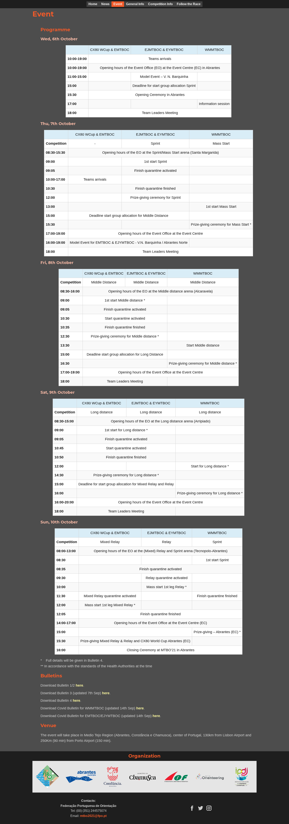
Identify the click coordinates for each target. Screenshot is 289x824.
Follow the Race (189, 4)
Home (92, 4)
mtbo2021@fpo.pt (93, 816)
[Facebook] (192, 808)
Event (117, 4)
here (79, 685)
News (105, 4)
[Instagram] (209, 808)
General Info (135, 4)
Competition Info (160, 4)
